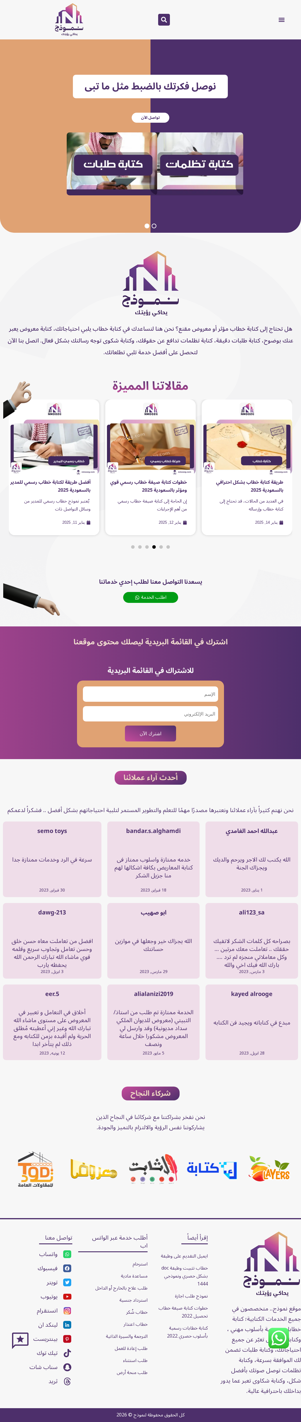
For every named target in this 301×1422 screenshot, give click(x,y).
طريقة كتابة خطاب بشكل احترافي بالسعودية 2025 (249, 486)
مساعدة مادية (134, 1276)
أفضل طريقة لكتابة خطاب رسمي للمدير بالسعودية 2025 (50, 486)
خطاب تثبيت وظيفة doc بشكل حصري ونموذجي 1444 (184, 1276)
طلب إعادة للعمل (131, 1348)
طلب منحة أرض (132, 1373)
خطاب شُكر (137, 1312)
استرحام (140, 1264)
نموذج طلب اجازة (191, 1296)
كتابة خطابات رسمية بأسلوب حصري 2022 (187, 1332)
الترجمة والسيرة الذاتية (127, 1336)
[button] (281, 19)
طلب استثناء (135, 1361)
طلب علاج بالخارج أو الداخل (121, 1288)
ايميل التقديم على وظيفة (184, 1256)
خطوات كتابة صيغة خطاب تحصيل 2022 (182, 1312)
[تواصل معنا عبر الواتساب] (278, 1347)
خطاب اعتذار (135, 1324)
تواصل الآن (150, 118)
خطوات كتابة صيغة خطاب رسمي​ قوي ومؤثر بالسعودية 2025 (148, 486)
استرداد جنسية (133, 1300)
